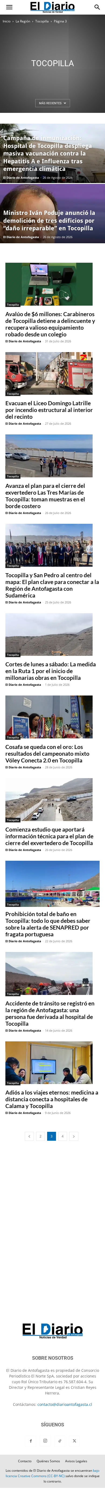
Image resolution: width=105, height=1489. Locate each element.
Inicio (6, 21)
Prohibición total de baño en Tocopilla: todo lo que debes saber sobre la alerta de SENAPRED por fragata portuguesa (47, 923)
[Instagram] (45, 1441)
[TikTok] (59, 1441)
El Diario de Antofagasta (21, 177)
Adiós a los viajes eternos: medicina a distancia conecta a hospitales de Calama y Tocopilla (51, 1099)
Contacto (25, 1461)
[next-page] (73, 1136)
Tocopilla (42, 21)
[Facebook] (30, 1441)
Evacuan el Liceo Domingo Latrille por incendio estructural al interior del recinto (49, 410)
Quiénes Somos (48, 1461)
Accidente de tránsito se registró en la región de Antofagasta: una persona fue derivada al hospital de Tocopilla (49, 1013)
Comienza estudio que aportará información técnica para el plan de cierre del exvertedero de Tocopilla (49, 836)
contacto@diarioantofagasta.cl (64, 1404)
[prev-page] (29, 1136)
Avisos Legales (76, 1461)
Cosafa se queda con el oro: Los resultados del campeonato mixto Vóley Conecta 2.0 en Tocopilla (47, 753)
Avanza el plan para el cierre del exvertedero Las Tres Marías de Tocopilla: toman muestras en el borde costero (45, 495)
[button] (9, 7)
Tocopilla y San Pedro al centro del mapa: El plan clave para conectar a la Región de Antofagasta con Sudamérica (52, 585)
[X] (74, 1441)
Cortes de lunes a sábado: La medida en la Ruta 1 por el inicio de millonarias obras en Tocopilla (50, 671)
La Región (23, 21)
